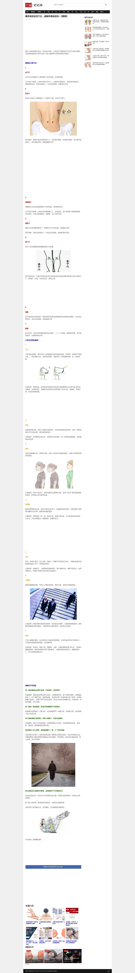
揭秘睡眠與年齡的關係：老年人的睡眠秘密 (53, 958)
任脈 (92, 11)
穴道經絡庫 (31, 971)
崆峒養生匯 (37, 839)
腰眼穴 (27, 223)
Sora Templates (44, 971)
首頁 (27, 11)
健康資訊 (33, 11)
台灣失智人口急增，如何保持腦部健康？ (34, 958)
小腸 (64, 11)
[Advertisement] (53, 38)
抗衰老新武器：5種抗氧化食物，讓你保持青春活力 (72, 958)
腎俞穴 (27, 93)
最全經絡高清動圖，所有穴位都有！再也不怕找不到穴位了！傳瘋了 (101, 28)
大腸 (48, 11)
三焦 (81, 11)
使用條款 (55, 971)
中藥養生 (39, 11)
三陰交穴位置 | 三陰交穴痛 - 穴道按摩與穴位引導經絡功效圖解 (101, 56)
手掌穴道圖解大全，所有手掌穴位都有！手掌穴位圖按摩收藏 (101, 35)
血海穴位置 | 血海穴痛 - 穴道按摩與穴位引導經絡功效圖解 (101, 63)
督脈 (97, 11)
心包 (76, 11)
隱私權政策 (50, 971)
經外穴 (102, 11)
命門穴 (27, 72)
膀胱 (68, 11)
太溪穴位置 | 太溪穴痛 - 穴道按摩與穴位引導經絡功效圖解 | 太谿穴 (101, 49)
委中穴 (27, 242)
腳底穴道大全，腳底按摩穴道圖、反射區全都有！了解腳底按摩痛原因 (101, 21)
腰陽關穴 (28, 202)
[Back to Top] (109, 971)
